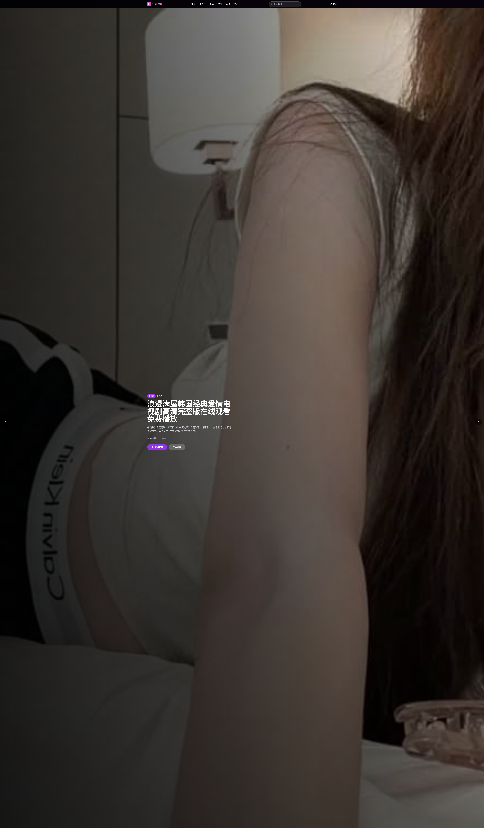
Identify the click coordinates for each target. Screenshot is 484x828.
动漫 (228, 4)
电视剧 (203, 4)
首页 (193, 4)
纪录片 (237, 4)
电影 (212, 4)
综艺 (220, 4)
